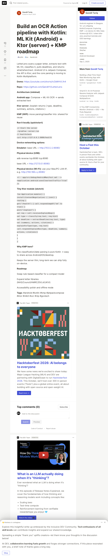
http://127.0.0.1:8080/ (39, 163)
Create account (97, 3)
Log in (84, 3)
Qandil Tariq (27, 12)
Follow (92, 18)
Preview (37, 422)
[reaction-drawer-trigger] (5, 44)
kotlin (20, 57)
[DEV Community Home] (4, 3)
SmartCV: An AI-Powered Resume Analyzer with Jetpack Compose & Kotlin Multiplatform (91, 96)
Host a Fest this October (89, 146)
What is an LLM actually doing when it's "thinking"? (40, 476)
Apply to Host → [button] (87, 170)
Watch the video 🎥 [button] (27, 518)
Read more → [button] (24, 393)
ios (26, 57)
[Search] (11, 3)
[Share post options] (5, 76)
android (33, 57)
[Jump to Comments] (5, 52)
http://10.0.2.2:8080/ (49, 148)
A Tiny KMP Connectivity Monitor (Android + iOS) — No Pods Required (91, 112)
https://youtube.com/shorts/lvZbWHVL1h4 (45, 81)
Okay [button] (6, 553)
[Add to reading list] (5, 61)
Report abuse (50, 428)
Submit (25, 422)
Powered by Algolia (69, 3)
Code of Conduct (37, 428)
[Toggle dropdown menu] (68, 303)
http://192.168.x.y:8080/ (33, 172)
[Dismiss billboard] (104, 522)
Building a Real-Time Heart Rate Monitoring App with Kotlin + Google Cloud (90, 80)
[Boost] (5, 68)
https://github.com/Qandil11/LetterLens (42, 87)
